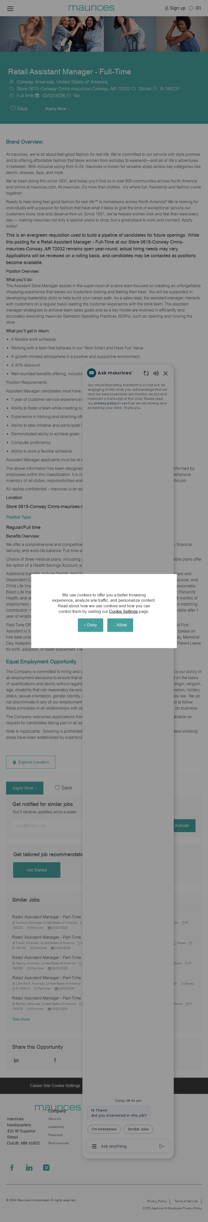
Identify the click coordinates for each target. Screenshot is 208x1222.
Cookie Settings (123, 611)
